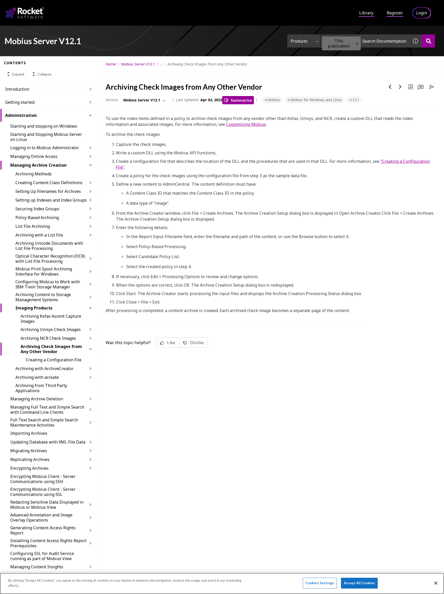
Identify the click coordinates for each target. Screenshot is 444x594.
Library (366, 13)
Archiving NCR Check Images (48, 338)
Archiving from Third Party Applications (41, 388)
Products (299, 41)
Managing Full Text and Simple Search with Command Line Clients (47, 409)
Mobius (273, 99)
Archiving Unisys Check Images (51, 329)
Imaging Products (33, 308)
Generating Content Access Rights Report (43, 530)
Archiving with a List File (39, 235)
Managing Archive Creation (38, 165)
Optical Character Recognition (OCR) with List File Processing (50, 258)
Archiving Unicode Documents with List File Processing (49, 246)
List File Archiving (32, 226)
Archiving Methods (33, 174)
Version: (112, 99)
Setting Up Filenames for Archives (48, 191)
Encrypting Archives (29, 468)
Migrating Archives (28, 451)
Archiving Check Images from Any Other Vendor (51, 349)
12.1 (355, 99)
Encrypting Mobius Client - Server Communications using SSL (43, 492)
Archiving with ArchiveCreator (44, 368)
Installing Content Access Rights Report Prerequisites (48, 543)
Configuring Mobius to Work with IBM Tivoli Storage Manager (47, 284)
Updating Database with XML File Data (47, 442)
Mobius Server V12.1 (138, 64)
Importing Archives (28, 433)
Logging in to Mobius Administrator (44, 147)
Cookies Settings (320, 583)
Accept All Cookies (359, 583)
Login (421, 13)
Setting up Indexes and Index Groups (51, 200)
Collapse (44, 74)
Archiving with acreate (37, 377)
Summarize (241, 100)
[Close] (435, 583)
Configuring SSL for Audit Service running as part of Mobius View (42, 556)
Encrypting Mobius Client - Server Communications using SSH (43, 479)
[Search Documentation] (428, 41)
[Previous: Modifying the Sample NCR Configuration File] (390, 87)
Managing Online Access (34, 156)
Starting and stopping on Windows (43, 126)
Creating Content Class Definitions (48, 182)
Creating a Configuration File (53, 360)
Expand (18, 74)
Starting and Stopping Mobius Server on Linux (46, 137)
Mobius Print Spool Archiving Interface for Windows (43, 271)
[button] (357, 43)
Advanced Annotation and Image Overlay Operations (41, 517)
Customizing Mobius (246, 124)
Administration (21, 115)
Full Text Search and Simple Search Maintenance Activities (44, 422)
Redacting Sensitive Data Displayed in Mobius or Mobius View (47, 504)
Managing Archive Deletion (36, 399)
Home (111, 64)
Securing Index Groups (37, 209)
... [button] (161, 64)
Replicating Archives (30, 459)
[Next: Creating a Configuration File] (400, 87)
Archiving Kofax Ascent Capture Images (51, 319)
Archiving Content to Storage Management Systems (43, 297)
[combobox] (365, 41)
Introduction (17, 89)
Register (395, 13)
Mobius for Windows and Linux (316, 99)
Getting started (19, 102)
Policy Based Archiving (37, 217)
